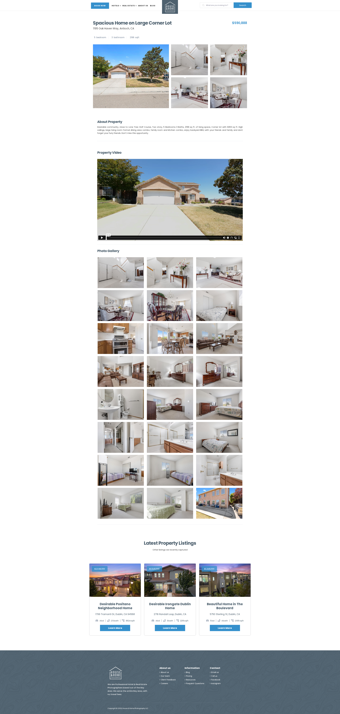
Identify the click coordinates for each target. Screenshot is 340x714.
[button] (116, 5)
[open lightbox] (189, 59)
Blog (152, 6)
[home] (170, 7)
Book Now (100, 5)
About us (143, 6)
